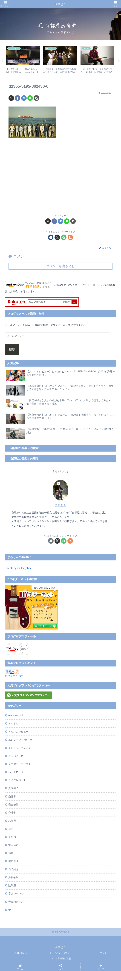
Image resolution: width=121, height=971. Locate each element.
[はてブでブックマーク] (24, 98)
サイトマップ (100, 953)
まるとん (60, 505)
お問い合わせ (21, 953)
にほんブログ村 (14, 676)
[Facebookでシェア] (17, 98)
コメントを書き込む (60, 266)
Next (118, 60)
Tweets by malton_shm (18, 568)
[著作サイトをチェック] (50, 237)
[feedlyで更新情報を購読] (63, 237)
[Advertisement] (60, 178)
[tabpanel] (23, 60)
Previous (2, 60)
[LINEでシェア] (30, 98)
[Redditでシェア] (73, 867)
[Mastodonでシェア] (46, 859)
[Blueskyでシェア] (73, 859)
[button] (36, 98)
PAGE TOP (61, 932)
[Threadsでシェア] (46, 867)
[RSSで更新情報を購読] (70, 237)
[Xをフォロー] (57, 237)
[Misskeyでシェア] (100, 859)
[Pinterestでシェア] (46, 876)
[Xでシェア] (11, 98)
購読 (12, 349)
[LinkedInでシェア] (73, 876)
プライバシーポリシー (60, 953)
